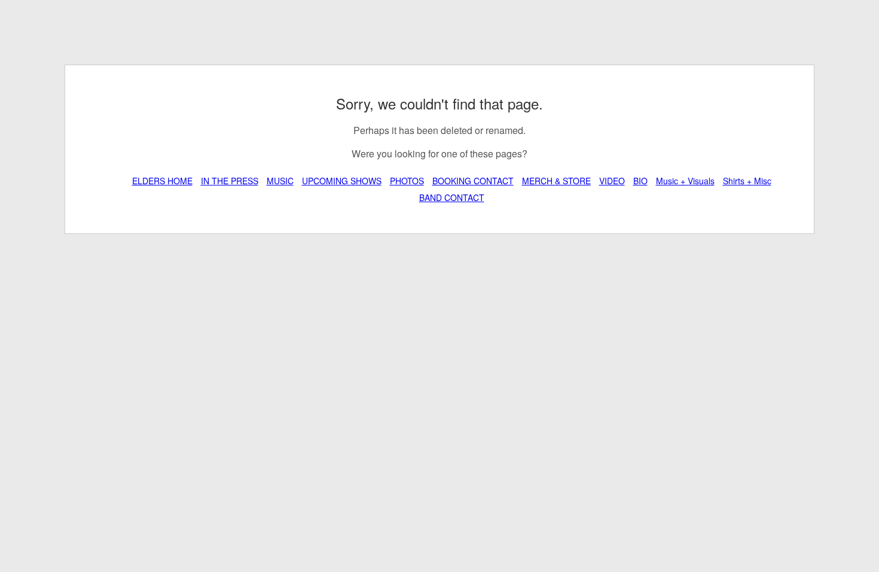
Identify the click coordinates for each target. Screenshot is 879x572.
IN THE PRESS (229, 181)
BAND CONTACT (451, 197)
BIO (640, 181)
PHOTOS (407, 181)
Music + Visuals (685, 181)
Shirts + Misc (747, 181)
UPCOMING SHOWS (341, 181)
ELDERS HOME (162, 181)
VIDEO (612, 181)
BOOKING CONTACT (473, 181)
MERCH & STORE (556, 181)
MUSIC (280, 181)
